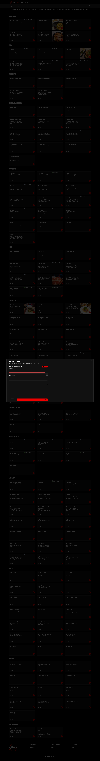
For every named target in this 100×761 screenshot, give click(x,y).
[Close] (91, 360)
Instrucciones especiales (15, 379)
